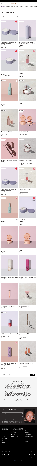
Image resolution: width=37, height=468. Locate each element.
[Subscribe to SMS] (22, 417)
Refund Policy (27, 432)
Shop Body (31, 6)
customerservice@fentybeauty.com (6, 432)
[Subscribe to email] (22, 414)
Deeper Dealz (13, 6)
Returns (3, 440)
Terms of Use (27, 430)
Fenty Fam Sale (8, 6)
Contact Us (3, 442)
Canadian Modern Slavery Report (29, 436)
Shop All (17, 6)
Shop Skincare (26, 6)
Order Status (3, 436)
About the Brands (13, 434)
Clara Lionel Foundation (14, 436)
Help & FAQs (3, 444)
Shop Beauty (21, 6)
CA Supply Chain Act (28, 434)
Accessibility (26, 438)
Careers (12, 438)
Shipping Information (4, 438)
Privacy (26, 428)
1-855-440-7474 (4, 434)
